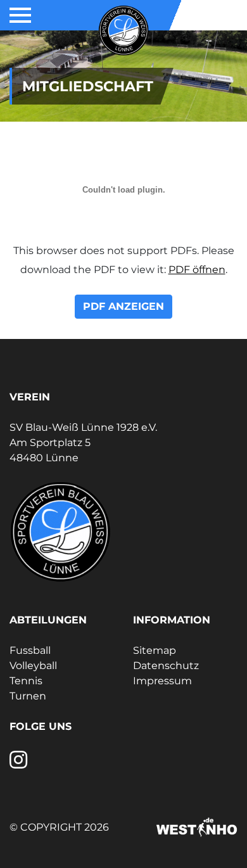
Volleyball (33, 666)
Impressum (162, 681)
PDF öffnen (196, 270)
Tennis (26, 681)
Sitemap (154, 650)
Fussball (30, 650)
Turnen (28, 696)
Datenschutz (166, 666)
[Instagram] (18, 764)
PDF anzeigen (123, 306)
